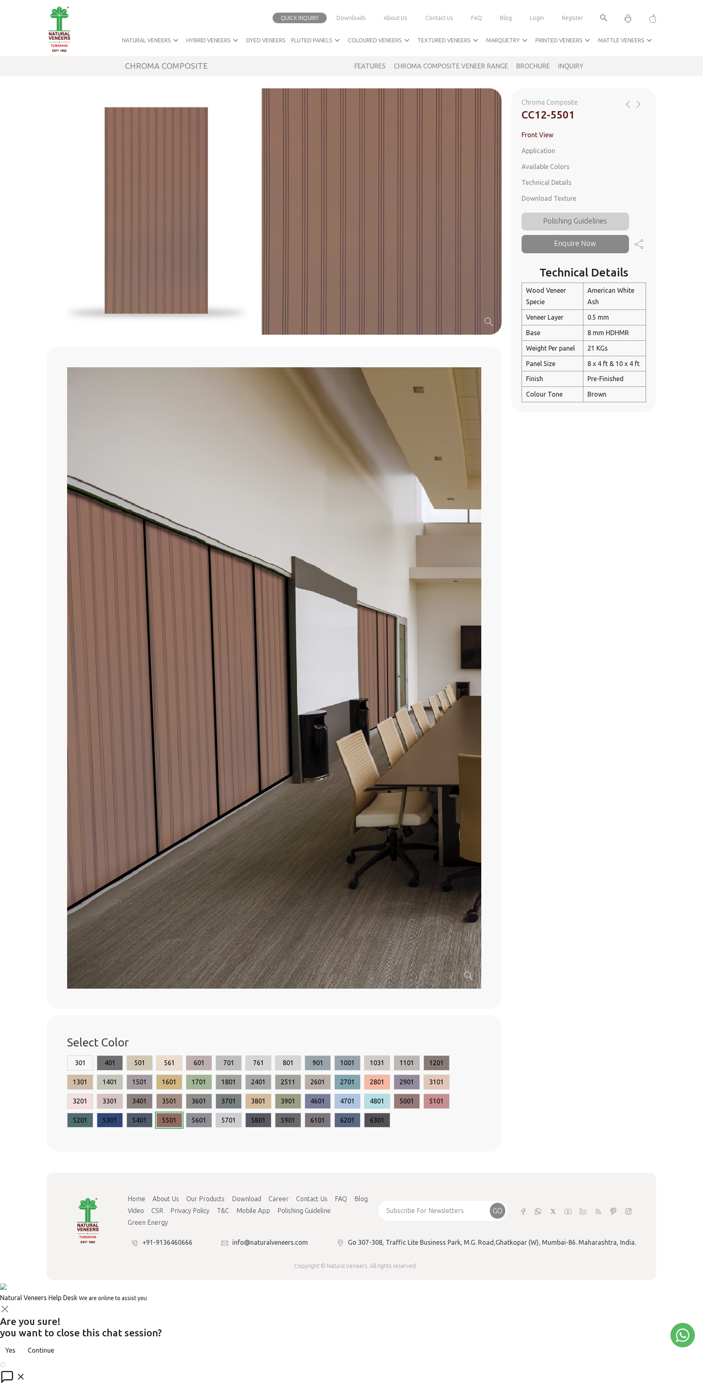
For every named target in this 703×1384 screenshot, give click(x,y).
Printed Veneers (563, 40)
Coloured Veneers (380, 40)
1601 (169, 1082)
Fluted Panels (316, 40)
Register (572, 18)
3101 (436, 1082)
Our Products (205, 1198)
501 (139, 1063)
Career (279, 1198)
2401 (258, 1082)
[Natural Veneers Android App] (628, 18)
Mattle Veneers (626, 40)
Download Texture (549, 198)
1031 (377, 1063)
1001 (347, 1063)
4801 (377, 1101)
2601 (317, 1082)
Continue (41, 1350)
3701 (228, 1101)
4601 (317, 1101)
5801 (258, 1120)
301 (80, 1063)
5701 (228, 1120)
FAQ (476, 18)
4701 (347, 1101)
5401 (139, 1120)
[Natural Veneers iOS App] (648, 18)
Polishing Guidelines (575, 220)
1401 (110, 1082)
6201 (347, 1120)
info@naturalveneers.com (270, 1242)
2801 (377, 1082)
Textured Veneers (448, 40)
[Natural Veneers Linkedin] (583, 1211)
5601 (199, 1120)
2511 (288, 1082)
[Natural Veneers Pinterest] (613, 1211)
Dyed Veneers (266, 40)
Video (136, 1210)
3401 (139, 1101)
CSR (157, 1210)
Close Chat (22, 1363)
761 (258, 1063)
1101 (407, 1063)
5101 (436, 1101)
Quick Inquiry (300, 18)
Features (370, 66)
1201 (436, 1063)
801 (288, 1063)
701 (228, 1063)
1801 (228, 1082)
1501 (139, 1082)
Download (246, 1198)
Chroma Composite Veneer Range (451, 66)
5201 (80, 1120)
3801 (258, 1101)
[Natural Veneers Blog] (598, 1211)
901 (317, 1063)
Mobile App (253, 1210)
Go (497, 1210)
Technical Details (547, 182)
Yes (10, 1350)
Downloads (351, 18)
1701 (199, 1082)
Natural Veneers (151, 40)
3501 (169, 1101)
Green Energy (148, 1222)
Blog (506, 18)
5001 (407, 1101)
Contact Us (439, 18)
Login (537, 18)
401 (110, 1063)
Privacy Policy (190, 1210)
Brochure (533, 66)
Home (136, 1198)
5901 (288, 1120)
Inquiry (570, 66)
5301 (110, 1120)
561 (169, 1063)
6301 (377, 1120)
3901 (288, 1101)
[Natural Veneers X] (553, 1211)
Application (538, 150)
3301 (110, 1101)
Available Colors (546, 166)
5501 (169, 1120)
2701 (347, 1082)
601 (199, 1063)
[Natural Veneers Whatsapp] (538, 1211)
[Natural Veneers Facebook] (523, 1211)
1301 (80, 1082)
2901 (407, 1082)
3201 (80, 1101)
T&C (223, 1210)
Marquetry (508, 40)
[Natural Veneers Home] (87, 1220)
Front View (537, 134)
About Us (395, 18)
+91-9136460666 (167, 1242)
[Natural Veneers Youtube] (568, 1211)
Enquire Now (575, 243)
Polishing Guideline (304, 1210)
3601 (199, 1101)
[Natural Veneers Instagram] (628, 1211)
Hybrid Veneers (213, 40)
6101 (317, 1120)
